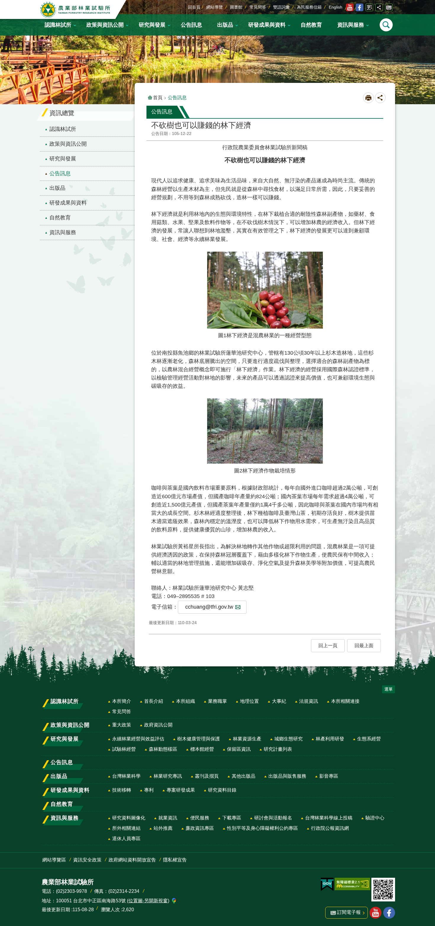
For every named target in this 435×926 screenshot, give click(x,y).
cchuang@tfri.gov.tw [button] (209, 607)
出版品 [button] (225, 25)
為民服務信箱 (309, 7)
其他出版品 (243, 776)
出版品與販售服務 (287, 776)
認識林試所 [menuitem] (62, 129)
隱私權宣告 (175, 859)
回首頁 (194, 7)
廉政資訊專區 (200, 828)
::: (4, 4)
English (335, 7)
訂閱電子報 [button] (349, 912)
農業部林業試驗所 (75, 10)
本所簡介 (121, 701)
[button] (328, 645)
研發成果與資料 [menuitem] (68, 203)
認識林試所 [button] (58, 25)
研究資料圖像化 (128, 817)
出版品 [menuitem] (57, 188)
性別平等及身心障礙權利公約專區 (262, 828)
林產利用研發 (330, 738)
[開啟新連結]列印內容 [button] (368, 97)
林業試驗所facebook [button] (389, 913)
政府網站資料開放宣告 (132, 859)
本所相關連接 (345, 701)
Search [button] (386, 24)
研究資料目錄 (222, 789)
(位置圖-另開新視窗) (148, 900)
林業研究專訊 (168, 776)
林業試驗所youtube (350, 7)
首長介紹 (153, 701)
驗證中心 (374, 817)
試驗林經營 (124, 749)
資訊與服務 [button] (350, 25)
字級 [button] (369, 7)
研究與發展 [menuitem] (62, 159)
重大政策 (121, 724)
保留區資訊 (239, 749)
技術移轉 (121, 789)
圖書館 (236, 7)
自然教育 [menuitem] (60, 218)
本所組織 (185, 701)
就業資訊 (167, 817)
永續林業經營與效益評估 (138, 738)
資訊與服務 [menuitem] (62, 232)
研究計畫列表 (278, 749)
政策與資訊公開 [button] (105, 25)
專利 (149, 789)
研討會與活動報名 (273, 817)
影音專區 (328, 776)
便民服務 (199, 817)
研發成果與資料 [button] (267, 25)
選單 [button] (388, 689)
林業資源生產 (247, 738)
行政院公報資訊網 (330, 828)
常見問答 (257, 7)
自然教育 (311, 25)
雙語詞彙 (281, 7)
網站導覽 (214, 7)
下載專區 (231, 817)
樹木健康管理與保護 (198, 738)
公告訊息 (191, 25)
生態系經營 (369, 738)
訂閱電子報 (389, 7)
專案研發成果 (181, 789)
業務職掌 (217, 701)
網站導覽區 (54, 859)
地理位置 (249, 701)
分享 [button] (379, 7)
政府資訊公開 (158, 724)
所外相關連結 (126, 828)
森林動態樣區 (163, 749)
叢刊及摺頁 (207, 776)
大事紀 (279, 701)
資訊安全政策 (87, 859)
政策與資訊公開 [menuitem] (68, 144)
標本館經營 (202, 749)
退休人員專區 (126, 838)
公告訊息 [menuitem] (60, 173)
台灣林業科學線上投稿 (328, 817)
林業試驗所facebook (359, 7)
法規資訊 (308, 701)
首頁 (157, 97)
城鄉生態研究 (288, 738)
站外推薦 (163, 828)
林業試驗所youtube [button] (375, 913)
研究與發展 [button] (152, 25)
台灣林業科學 (126, 776)
